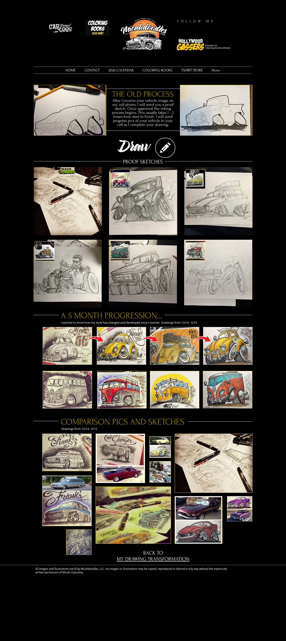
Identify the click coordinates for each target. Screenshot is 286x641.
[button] (70, 110)
